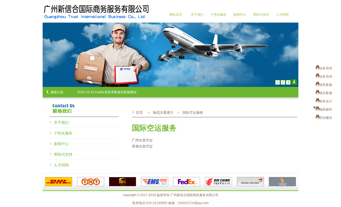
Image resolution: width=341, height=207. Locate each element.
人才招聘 (282, 14)
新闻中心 (239, 14)
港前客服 (325, 85)
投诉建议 (325, 118)
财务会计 (325, 101)
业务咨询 (325, 68)
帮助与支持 (261, 14)
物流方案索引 (163, 113)
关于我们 (197, 14)
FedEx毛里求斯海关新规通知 (115, 92)
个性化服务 (218, 14)
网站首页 (175, 14)
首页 (139, 113)
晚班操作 (325, 109)
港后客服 (325, 93)
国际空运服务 (192, 113)
